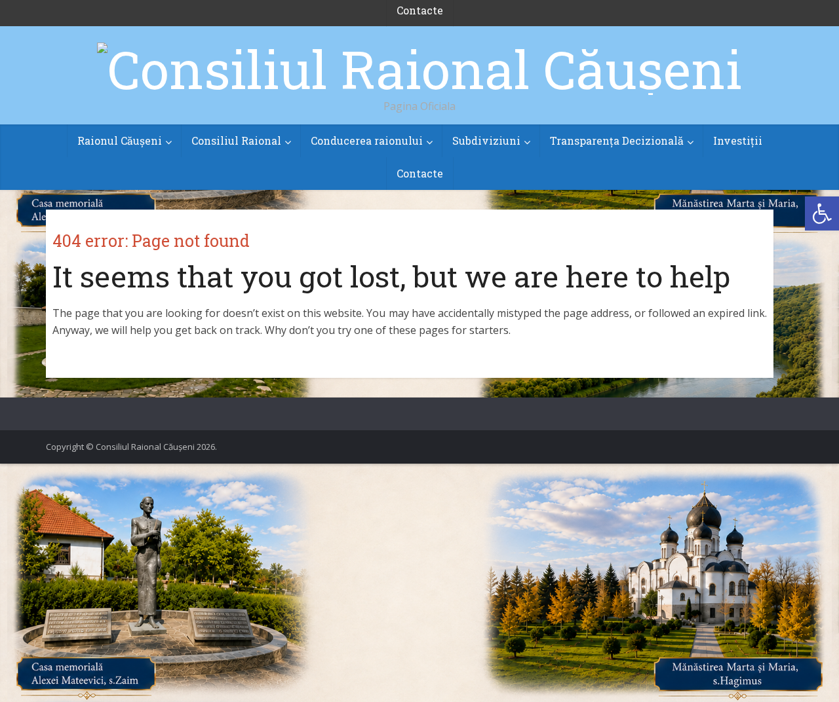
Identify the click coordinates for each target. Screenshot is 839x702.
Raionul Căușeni (119, 140)
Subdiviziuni (486, 140)
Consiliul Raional (236, 140)
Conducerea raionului (367, 140)
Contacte (420, 173)
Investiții (737, 140)
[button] (822, 213)
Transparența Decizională (617, 140)
